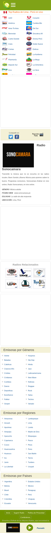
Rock (30, 391)
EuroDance (8, 395)
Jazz (30, 369)
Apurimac (8, 427)
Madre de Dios (33, 432)
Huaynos (31, 356)
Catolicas (7, 364)
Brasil (6, 490)
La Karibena (37, 54)
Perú (30, 495)
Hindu (30, 364)
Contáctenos (25, 517)
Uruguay (31, 499)
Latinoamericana (34, 373)
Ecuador (7, 503)
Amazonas (8, 419)
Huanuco (7, 454)
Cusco (6, 445)
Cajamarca (8, 440)
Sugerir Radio (19, 513)
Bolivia (7, 486)
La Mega (36, 60)
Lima (30, 423)
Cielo (10, 44)
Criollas (7, 373)
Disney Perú (37, 39)
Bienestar (12, 34)
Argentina (8, 482)
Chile (6, 495)
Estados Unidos (34, 482)
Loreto (30, 427)
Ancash (7, 423)
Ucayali (31, 467)
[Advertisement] (25, 101)
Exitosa (35, 49)
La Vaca (35, 70)
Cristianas (8, 378)
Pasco (30, 440)
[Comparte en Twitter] (11, 136)
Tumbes (31, 462)
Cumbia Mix (37, 23)
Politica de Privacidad (36, 513)
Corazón (35, 18)
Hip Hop (31, 360)
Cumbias (7, 382)
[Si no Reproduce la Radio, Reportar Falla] (37, 132)
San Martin (32, 454)
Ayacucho (8, 436)
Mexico (31, 486)
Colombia (8, 499)
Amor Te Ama (13, 28)
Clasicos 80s (9, 369)
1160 (10, 18)
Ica (5, 458)
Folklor (6, 399)
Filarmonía (12, 60)
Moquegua (32, 436)
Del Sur (35, 28)
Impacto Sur (13, 65)
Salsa (30, 395)
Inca (10, 70)
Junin (6, 462)
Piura (30, 445)
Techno (31, 399)
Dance (6, 386)
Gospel (7, 404)
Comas (11, 49)
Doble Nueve (37, 44)
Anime (6, 356)
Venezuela (32, 503)
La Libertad (8, 467)
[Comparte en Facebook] (17, 134)
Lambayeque (33, 419)
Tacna (30, 458)
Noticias (31, 382)
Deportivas (8, 391)
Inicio (8, 513)
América (11, 23)
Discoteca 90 (37, 34)
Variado (31, 404)
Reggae (31, 386)
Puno (30, 449)
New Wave (32, 378)
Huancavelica (9, 449)
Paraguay (32, 490)
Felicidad (11, 54)
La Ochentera (37, 65)
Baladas (7, 360)
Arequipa (7, 432)
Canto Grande (13, 39)
